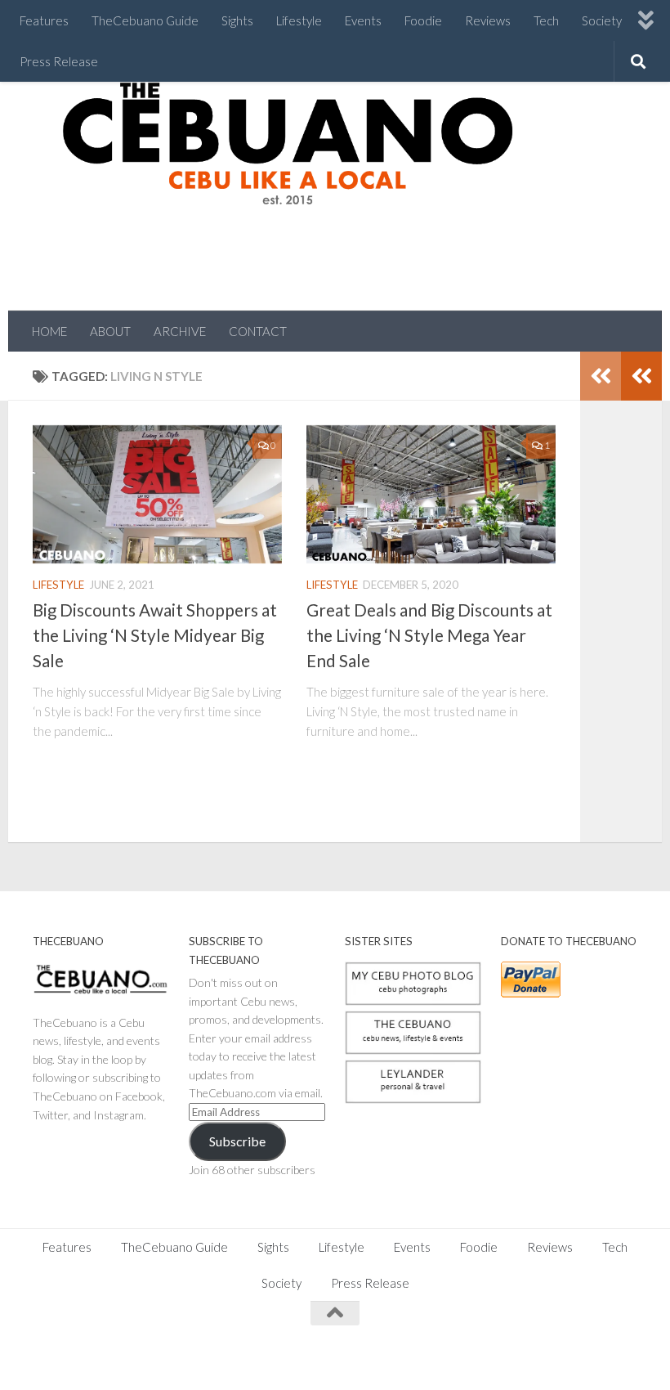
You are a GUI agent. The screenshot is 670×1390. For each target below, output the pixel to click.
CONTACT (258, 331)
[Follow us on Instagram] (537, 1345)
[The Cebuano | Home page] (288, 143)
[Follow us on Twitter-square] (567, 1345)
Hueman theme (214, 1357)
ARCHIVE (180, 331)
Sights (237, 20)
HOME (49, 331)
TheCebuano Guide (145, 20)
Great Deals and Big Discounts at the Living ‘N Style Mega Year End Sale (429, 635)
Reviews (488, 20)
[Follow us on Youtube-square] (596, 1345)
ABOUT (110, 331)
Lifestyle (299, 20)
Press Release (59, 61)
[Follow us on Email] (625, 1345)
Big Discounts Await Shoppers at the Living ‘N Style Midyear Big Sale (155, 635)
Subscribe (237, 1141)
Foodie (423, 20)
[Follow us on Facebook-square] (508, 1345)
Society (602, 20)
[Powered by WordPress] (89, 1357)
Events (363, 20)
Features (44, 20)
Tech (546, 20)
